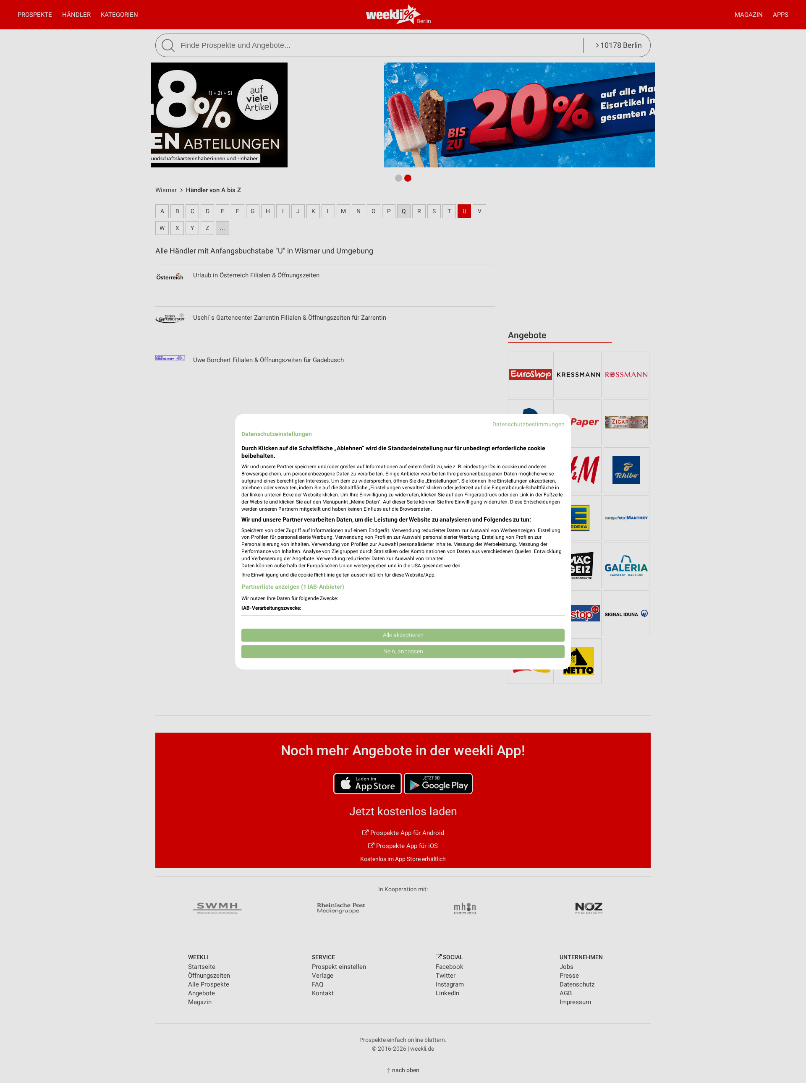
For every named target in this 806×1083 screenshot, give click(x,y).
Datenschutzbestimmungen (528, 424)
